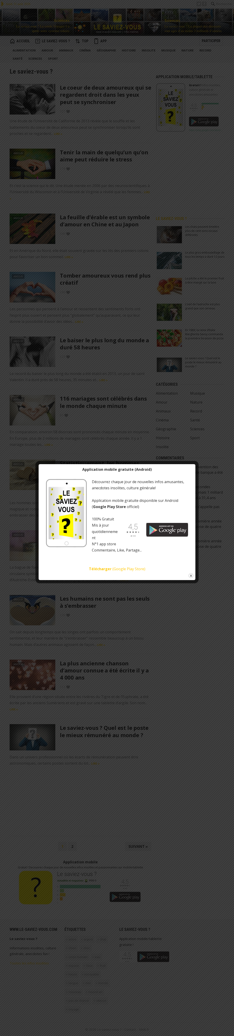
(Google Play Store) (117, 568)
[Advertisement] (124, 4)
